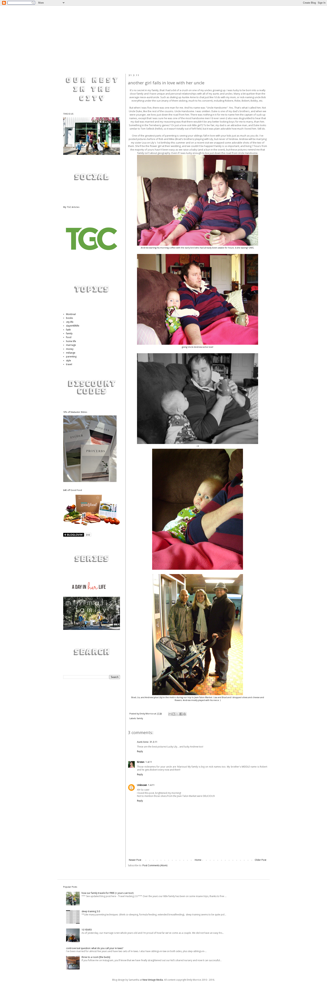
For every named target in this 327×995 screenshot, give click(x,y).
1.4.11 (149, 762)
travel (69, 364)
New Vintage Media (152, 979)
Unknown (142, 785)
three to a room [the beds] (96, 957)
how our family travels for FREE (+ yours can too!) (107, 893)
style (68, 360)
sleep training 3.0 (91, 911)
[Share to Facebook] (181, 714)
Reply (140, 751)
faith (68, 329)
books (69, 318)
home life (71, 341)
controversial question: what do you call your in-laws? (94, 948)
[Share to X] (177, 714)
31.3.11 (153, 742)
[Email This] (170, 714)
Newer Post (135, 860)
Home (198, 860)
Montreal (71, 314)
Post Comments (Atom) (154, 865)
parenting (71, 356)
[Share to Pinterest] (184, 714)
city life (69, 322)
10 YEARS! (87, 929)
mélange (70, 352)
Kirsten (140, 762)
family (140, 718)
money (69, 349)
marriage (71, 345)
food (68, 337)
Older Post (260, 860)
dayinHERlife (72, 325)
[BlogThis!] (174, 714)
